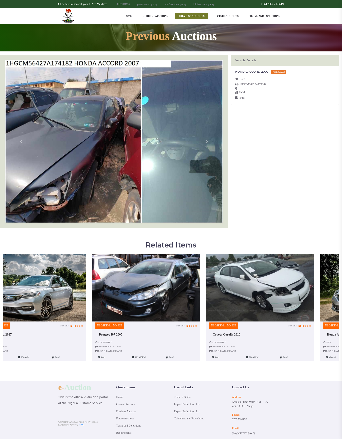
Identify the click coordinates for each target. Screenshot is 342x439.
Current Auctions (155, 16)
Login (280, 4)
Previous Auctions (192, 16)
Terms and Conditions (265, 16)
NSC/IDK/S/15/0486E (20, 325)
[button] (21, 141)
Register (267, 4)
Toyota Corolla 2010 (137, 334)
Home (128, 16)
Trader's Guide (182, 397)
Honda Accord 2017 (251, 334)
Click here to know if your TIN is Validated (82, 4)
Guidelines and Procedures (189, 418)
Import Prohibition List (187, 404)
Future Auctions (227, 16)
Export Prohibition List (187, 411)
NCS (81, 425)
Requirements (123, 432)
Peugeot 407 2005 (21, 334)
